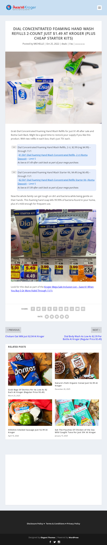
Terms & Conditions (55, 523)
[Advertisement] (53, 481)
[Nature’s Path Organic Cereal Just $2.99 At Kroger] (77, 366)
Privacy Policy (73, 523)
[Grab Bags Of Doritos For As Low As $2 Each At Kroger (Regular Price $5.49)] (30, 369)
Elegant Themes (48, 537)
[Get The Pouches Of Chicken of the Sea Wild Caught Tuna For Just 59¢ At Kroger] (77, 412)
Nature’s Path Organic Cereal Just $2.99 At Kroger (76, 384)
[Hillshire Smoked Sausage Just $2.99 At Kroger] (30, 412)
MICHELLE (39, 43)
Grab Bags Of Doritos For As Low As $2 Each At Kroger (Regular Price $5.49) (27, 390)
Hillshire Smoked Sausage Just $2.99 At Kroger (28, 431)
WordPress (73, 537)
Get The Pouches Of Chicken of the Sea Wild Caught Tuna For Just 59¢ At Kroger (75, 431)
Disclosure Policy (35, 523)
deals (64, 43)
